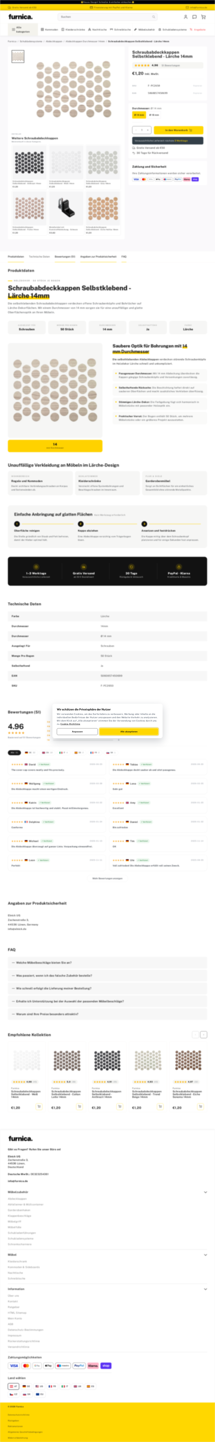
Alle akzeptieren (129, 731)
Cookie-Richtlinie (70, 724)
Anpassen (77, 731)
